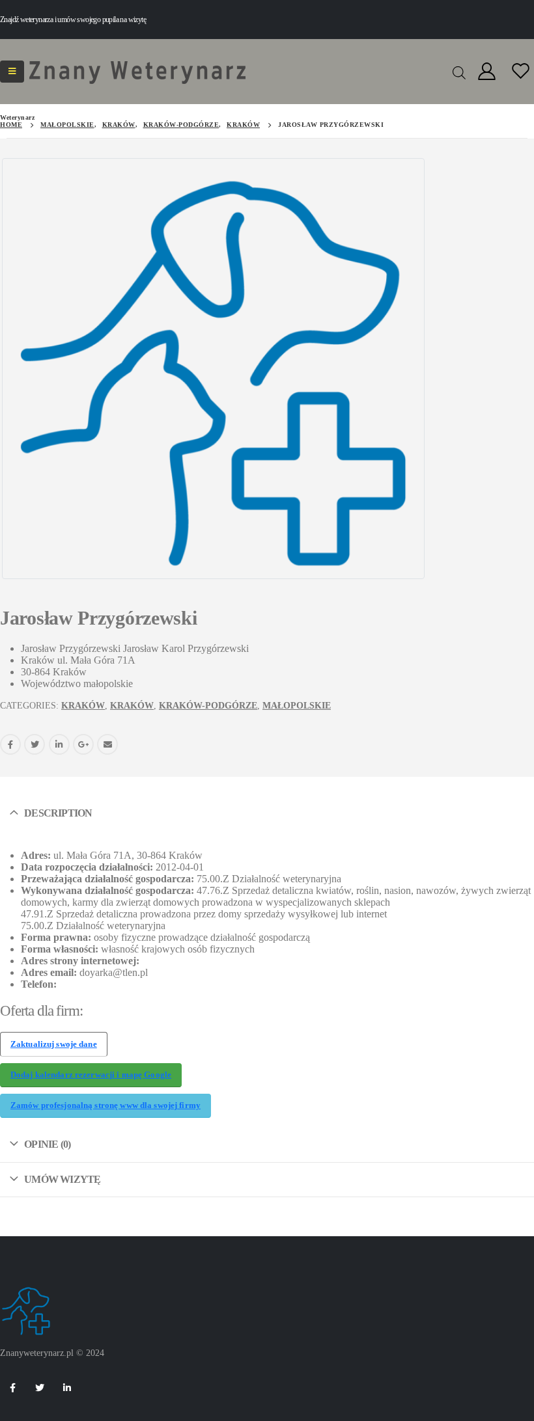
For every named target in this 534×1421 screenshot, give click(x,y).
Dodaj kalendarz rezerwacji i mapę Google (90, 1074)
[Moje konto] (486, 72)
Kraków (83, 705)
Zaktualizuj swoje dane (53, 1044)
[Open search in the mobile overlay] (459, 71)
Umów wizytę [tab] (62, 1179)
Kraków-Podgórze (208, 705)
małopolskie (296, 705)
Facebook (10, 744)
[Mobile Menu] (12, 72)
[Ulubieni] (521, 72)
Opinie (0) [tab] (47, 1144)
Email (107, 744)
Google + (83, 744)
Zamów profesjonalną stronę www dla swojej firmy (105, 1105)
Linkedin (67, 1388)
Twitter (34, 744)
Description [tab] (58, 813)
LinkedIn (59, 744)
